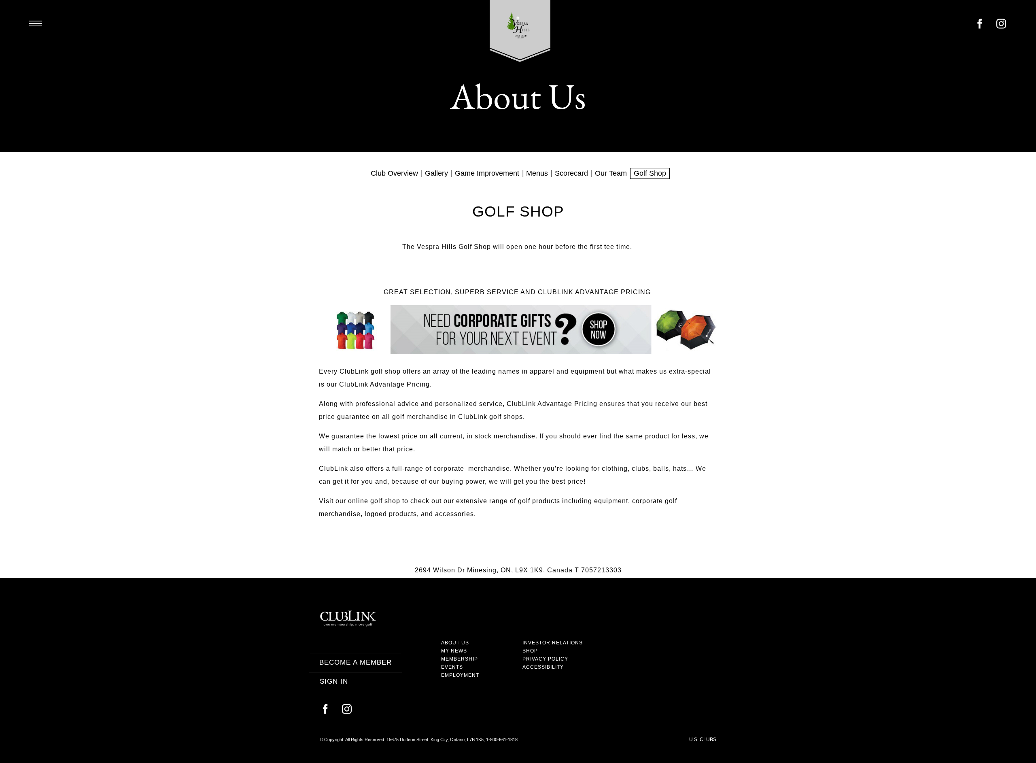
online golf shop (374, 500)
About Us (455, 643)
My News (454, 651)
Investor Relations (552, 643)
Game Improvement (487, 173)
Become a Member (355, 662)
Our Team (611, 173)
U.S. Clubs (702, 739)
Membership (459, 659)
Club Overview (394, 173)
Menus (537, 173)
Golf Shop (650, 173)
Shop (530, 651)
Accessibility (543, 667)
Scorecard (571, 173)
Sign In (334, 681)
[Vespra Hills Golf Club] (520, 31)
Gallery (436, 173)
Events (452, 667)
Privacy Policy (545, 659)
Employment (460, 675)
